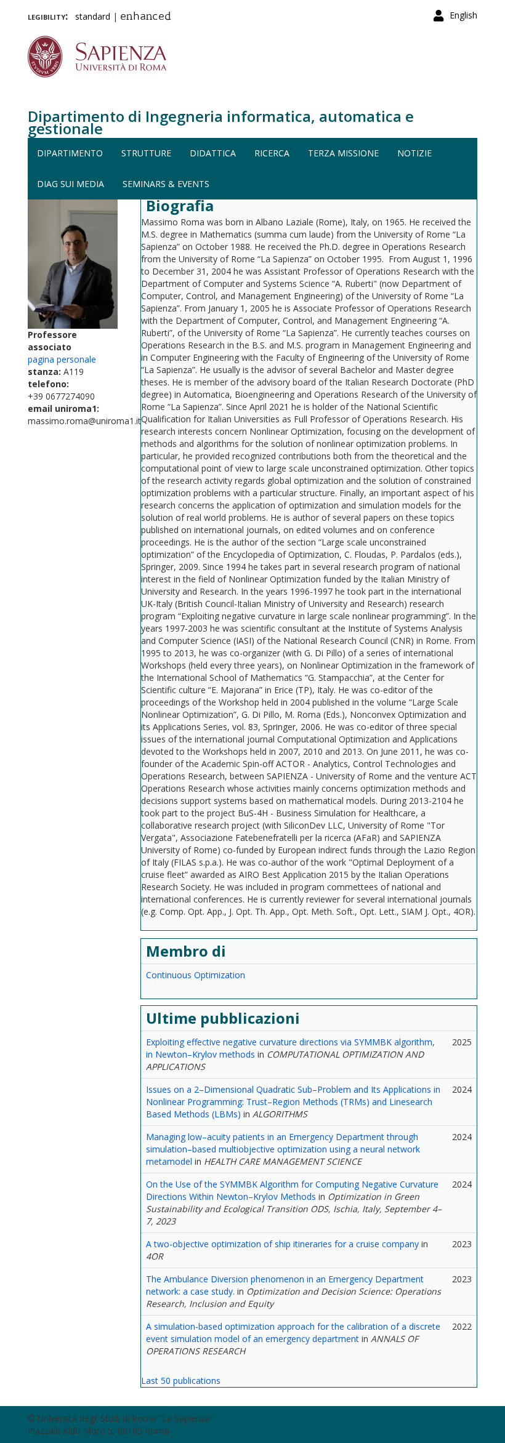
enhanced (145, 17)
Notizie (414, 153)
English (463, 15)
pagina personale (62, 359)
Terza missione (343, 153)
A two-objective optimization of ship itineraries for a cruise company (282, 1244)
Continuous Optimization (195, 975)
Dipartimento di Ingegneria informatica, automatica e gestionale (221, 122)
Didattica (213, 153)
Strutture (146, 153)
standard (92, 16)
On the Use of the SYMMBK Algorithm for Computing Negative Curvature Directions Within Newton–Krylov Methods (292, 1190)
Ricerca (271, 153)
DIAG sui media (70, 184)
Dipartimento (70, 153)
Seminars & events (166, 184)
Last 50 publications (180, 1380)
